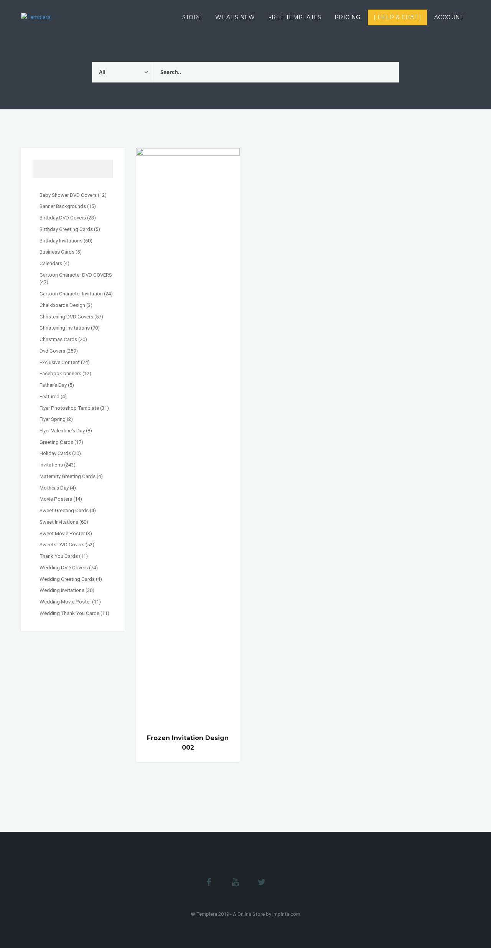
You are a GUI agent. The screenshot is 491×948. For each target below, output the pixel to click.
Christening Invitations (65, 328)
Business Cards (57, 252)
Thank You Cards (59, 556)
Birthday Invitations (61, 241)
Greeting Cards (56, 442)
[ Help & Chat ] (397, 17)
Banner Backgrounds (63, 206)
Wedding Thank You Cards (69, 613)
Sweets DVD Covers (62, 544)
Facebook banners (60, 373)
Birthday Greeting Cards (66, 229)
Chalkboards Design (62, 305)
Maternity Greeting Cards (68, 476)
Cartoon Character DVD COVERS (76, 275)
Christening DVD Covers (66, 317)
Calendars (51, 263)
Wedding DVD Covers (64, 567)
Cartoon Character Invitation (71, 294)
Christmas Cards (58, 339)
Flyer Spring (53, 419)
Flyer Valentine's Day (62, 431)
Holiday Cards (55, 453)
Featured (49, 396)
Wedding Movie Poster (65, 602)
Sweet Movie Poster (62, 533)
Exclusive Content (60, 362)
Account (448, 17)
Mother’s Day (54, 488)
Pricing (347, 17)
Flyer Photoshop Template (69, 408)
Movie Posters (56, 499)
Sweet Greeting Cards (64, 510)
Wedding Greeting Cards (67, 579)
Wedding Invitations (62, 590)
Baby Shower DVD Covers (68, 195)
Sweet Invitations (59, 522)
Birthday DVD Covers (63, 218)
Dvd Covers (52, 351)
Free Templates (294, 17)
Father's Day (53, 385)
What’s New (235, 17)
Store (192, 17)
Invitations (51, 465)
